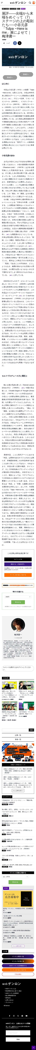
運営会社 (8, 998)
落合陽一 (14, 720)
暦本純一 (4, 720)
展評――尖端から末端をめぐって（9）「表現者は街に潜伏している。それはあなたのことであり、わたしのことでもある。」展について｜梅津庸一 (18, 785)
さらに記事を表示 (17, 790)
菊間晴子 (11, 804)
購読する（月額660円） (18, 564)
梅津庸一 (4, 39)
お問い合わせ (9, 1000)
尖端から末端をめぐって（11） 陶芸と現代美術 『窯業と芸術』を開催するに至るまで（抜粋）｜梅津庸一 (18, 770)
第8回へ (26, 74)
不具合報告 (18, 974)
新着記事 (5, 816)
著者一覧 (18, 739)
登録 (18, 1039)
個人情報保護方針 (10, 995)
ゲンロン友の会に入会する (18, 575)
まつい (10, 859)
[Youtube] (26, 1016)
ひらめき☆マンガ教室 (7, 699)
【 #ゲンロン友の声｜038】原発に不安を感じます (17, 865)
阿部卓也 (9, 834)
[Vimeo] (22, 1016)
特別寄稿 (5, 804)
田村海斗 (9, 850)
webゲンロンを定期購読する (18, 965)
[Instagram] (14, 1016)
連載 (4, 850)
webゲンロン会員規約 (12, 993)
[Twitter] (18, 1016)
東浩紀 (20, 699)
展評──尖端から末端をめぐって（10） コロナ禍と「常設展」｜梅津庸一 (17, 778)
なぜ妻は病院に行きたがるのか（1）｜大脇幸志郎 (17, 839)
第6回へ (10, 77)
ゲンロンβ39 (13, 8)
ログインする (18, 559)
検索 (31, 730)
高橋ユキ (11, 816)
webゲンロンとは (10, 988)
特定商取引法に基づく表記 (13, 991)
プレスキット (9, 1002)
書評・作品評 (5, 8)
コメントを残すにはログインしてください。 (17, 668)
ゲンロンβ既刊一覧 (18, 956)
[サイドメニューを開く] (2, 3)
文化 (19, 8)
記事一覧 (18, 735)
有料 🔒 (23, 8)
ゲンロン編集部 (23, 716)
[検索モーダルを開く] (29, 2)
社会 (4, 841)
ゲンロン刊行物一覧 (18, 961)
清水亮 (9, 720)
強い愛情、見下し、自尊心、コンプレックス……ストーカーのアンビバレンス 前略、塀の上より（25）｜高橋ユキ (17, 812)
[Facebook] (9, 1016)
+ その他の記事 (18, 638)
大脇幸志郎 (9, 841)
